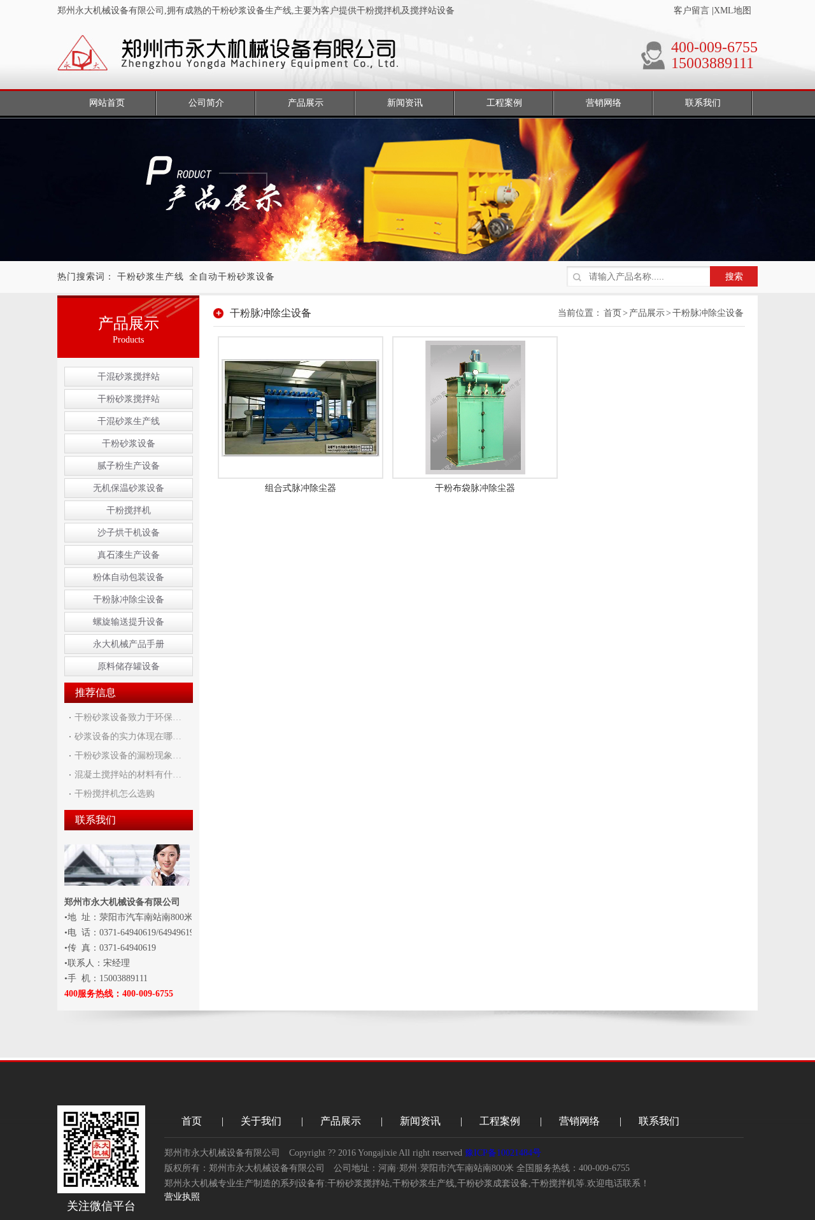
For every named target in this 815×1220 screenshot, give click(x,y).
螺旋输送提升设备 (128, 622)
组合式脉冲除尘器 (300, 488)
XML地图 (732, 10)
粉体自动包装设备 (128, 577)
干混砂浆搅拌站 (128, 376)
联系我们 (659, 1121)
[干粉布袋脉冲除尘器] (475, 406)
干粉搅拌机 (128, 510)
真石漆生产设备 (128, 555)
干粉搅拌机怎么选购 (114, 793)
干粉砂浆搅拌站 (128, 399)
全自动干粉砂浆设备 (232, 276)
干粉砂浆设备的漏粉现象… (127, 755)
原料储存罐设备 (128, 666)
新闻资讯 (420, 1121)
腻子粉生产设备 (128, 466)
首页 (612, 313)
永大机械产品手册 (128, 644)
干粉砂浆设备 (128, 443)
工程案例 (499, 1121)
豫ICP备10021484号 (503, 1153)
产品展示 (647, 313)
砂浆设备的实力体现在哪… (127, 736)
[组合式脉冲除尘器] (300, 406)
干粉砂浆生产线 (150, 276)
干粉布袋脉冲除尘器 (475, 488)
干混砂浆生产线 (128, 421)
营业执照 (182, 1197)
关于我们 (261, 1121)
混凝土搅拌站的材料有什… (127, 774)
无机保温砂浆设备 (128, 488)
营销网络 (579, 1121)
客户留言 (691, 10)
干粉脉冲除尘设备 (128, 599)
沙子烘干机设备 (128, 532)
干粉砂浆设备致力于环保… (127, 717)
